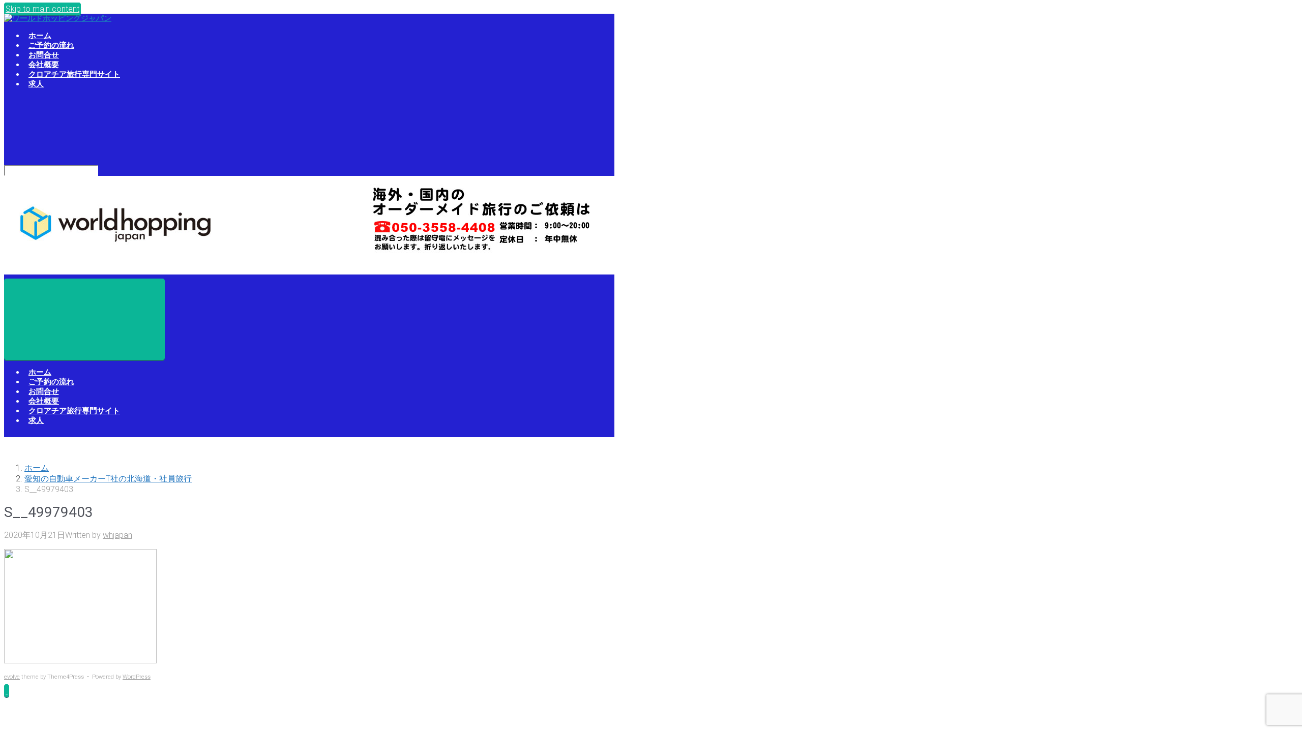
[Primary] (84, 319)
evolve (12, 677)
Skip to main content (42, 9)
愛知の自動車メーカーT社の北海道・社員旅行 (108, 478)
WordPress (137, 677)
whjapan (117, 535)
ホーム (36, 468)
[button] (6, 690)
